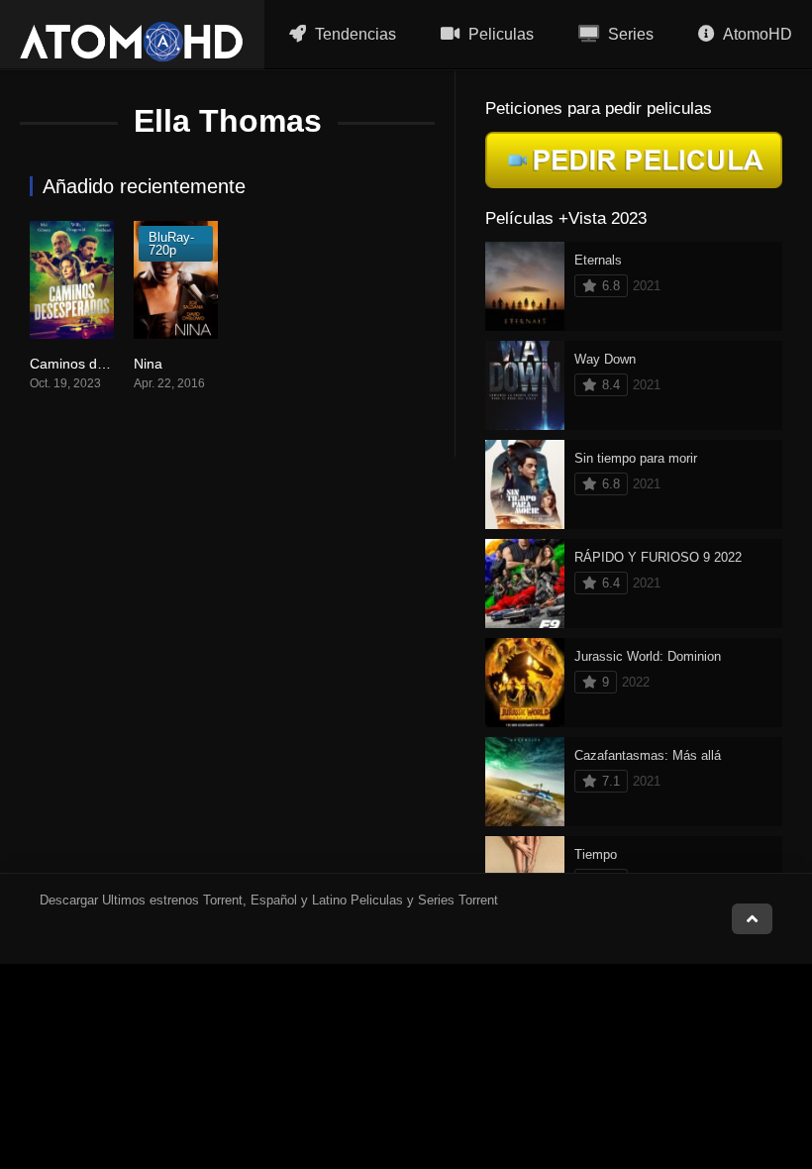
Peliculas (499, 34)
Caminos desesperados (104, 364)
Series (629, 34)
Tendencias (353, 34)
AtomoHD (756, 34)
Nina (148, 364)
